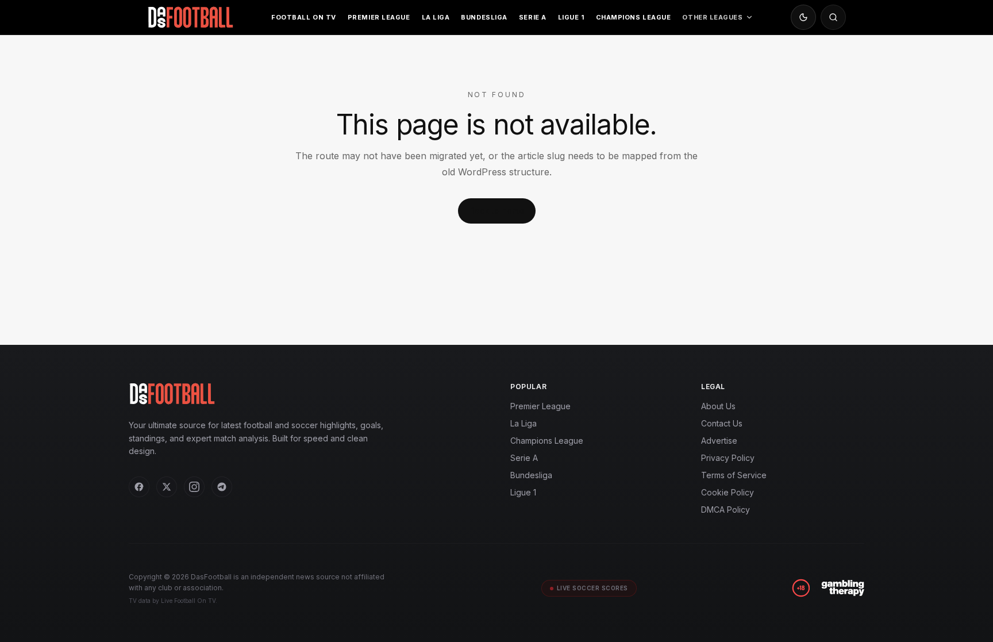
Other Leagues (712, 17)
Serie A (532, 17)
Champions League (633, 17)
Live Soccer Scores (592, 588)
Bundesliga (484, 17)
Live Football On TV (188, 600)
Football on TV (303, 17)
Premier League (379, 17)
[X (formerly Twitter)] (166, 486)
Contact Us (721, 423)
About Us (718, 406)
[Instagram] (194, 486)
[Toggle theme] (803, 17)
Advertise (719, 440)
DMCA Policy (725, 509)
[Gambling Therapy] (842, 588)
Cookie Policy (727, 492)
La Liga (436, 17)
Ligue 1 (571, 17)
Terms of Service (734, 475)
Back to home (496, 211)
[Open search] (833, 17)
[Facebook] (139, 486)
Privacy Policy (728, 458)
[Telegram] (221, 486)
